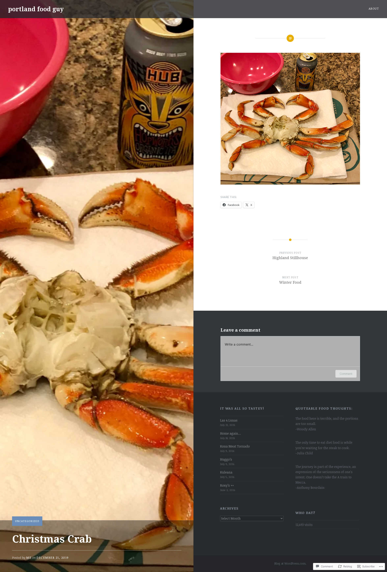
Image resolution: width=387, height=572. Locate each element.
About (374, 8)
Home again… (230, 433)
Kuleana (226, 472)
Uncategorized (27, 521)
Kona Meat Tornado (235, 446)
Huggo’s (226, 459)
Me (28, 557)
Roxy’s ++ (227, 485)
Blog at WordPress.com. (290, 563)
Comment (346, 373)
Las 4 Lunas (228, 420)
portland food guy (36, 9)
